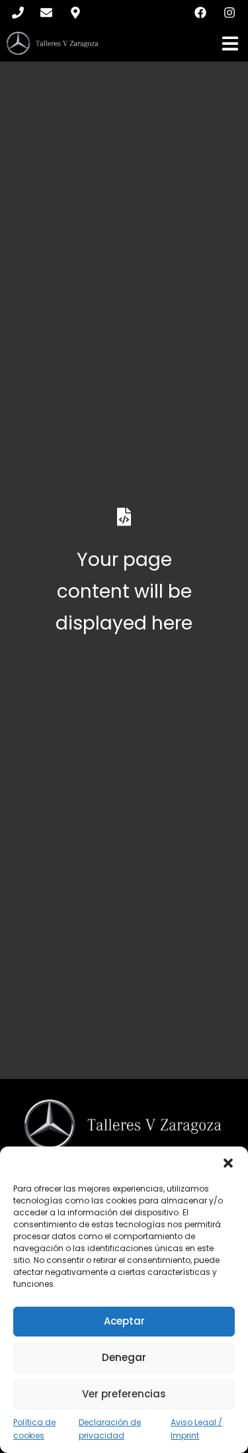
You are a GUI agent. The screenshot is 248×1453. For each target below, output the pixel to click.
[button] (228, 1163)
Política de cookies (34, 1429)
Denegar (124, 1357)
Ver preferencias (124, 1394)
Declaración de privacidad (110, 1429)
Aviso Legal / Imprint (196, 1429)
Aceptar (124, 1321)
